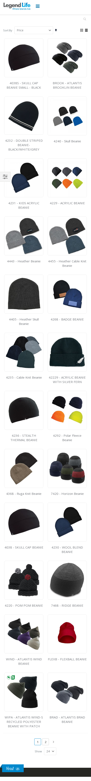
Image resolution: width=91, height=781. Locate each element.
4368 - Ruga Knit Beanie (23, 493)
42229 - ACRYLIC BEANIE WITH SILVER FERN (67, 379)
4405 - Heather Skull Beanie (24, 321)
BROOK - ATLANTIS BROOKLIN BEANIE (67, 85)
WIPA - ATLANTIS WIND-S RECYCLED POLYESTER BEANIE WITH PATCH (24, 721)
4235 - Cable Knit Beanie (24, 377)
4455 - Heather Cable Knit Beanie (67, 263)
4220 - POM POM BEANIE (24, 605)
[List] (86, 30)
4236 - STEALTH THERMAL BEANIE (23, 437)
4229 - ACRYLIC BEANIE (67, 203)
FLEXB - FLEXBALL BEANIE (67, 659)
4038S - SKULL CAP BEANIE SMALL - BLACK (24, 85)
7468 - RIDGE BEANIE (67, 605)
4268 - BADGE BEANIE (67, 319)
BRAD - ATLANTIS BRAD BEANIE (67, 719)
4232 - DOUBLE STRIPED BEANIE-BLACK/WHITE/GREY (24, 144)
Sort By (7, 30)
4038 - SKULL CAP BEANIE (23, 547)
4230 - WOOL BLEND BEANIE (67, 549)
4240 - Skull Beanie (67, 141)
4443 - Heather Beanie (24, 261)
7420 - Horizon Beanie (67, 493)
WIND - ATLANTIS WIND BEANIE (24, 661)
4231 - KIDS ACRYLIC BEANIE (23, 205)
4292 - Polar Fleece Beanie (67, 437)
